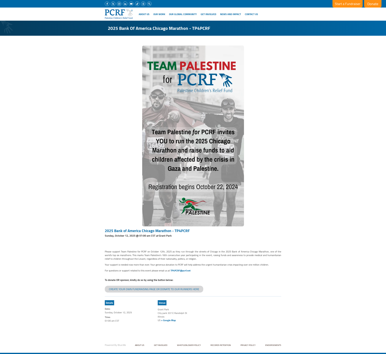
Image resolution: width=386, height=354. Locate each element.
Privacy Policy (248, 345)
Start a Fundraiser (347, 4)
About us (139, 345)
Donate (372, 3)
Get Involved (208, 14)
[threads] (143, 4)
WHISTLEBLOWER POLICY (189, 345)
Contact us (251, 14)
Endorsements (273, 345)
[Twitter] (113, 4)
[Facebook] (107, 4)
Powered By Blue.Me (115, 345)
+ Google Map (168, 320)
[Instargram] (119, 4)
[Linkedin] (125, 4)
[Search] (149, 4)
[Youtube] (131, 4)
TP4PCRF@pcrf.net (181, 270)
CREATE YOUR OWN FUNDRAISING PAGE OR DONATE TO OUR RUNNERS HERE (154, 289)
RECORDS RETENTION (220, 345)
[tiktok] (137, 4)
